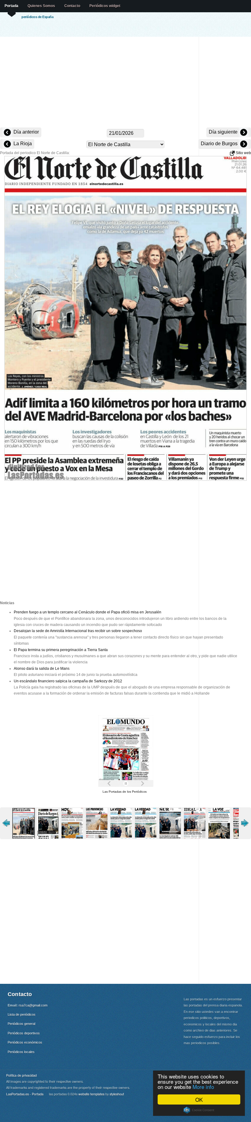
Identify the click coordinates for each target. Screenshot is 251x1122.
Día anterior (25, 132)
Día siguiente (224, 132)
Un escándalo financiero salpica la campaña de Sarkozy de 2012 (68, 681)
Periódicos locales (21, 1052)
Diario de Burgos (220, 143)
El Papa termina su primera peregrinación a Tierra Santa (61, 650)
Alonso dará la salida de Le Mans (41, 668)
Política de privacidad (21, 1075)
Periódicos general (21, 1023)
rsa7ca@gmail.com (33, 1005)
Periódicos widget (104, 6)
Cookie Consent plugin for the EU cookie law (199, 1110)
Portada (11, 6)
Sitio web (243, 153)
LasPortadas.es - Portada (24, 1094)
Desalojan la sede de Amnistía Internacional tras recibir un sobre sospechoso (78, 631)
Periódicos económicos (25, 1042)
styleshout (117, 1094)
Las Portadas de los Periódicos (125, 791)
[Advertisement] (125, 83)
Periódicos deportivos (24, 1033)
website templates (91, 1094)
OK (199, 1099)
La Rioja (22, 143)
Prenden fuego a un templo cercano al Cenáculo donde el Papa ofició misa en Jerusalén (87, 612)
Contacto (72, 6)
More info (203, 1086)
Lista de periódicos (22, 1014)
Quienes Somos (41, 6)
